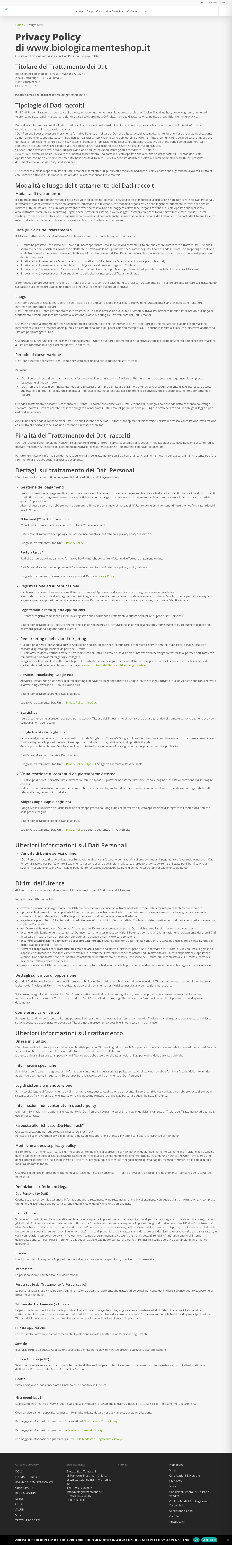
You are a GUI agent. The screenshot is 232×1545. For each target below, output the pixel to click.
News (172, 1486)
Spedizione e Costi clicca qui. (102, 1421)
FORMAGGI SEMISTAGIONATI (34, 1482)
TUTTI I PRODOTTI (27, 1520)
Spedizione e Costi (181, 1511)
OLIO (18, 1504)
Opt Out (91, 702)
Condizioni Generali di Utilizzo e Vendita (189, 1494)
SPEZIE (19, 1515)
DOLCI (19, 1471)
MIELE (19, 1498)
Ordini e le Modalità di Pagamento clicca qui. (96, 1439)
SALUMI (20, 1509)
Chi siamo (175, 1481)
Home (19, 25)
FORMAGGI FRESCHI (28, 1477)
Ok (196, 1539)
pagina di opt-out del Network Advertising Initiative (113, 665)
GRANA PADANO (26, 1488)
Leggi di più (209, 1539)
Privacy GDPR (177, 1522)
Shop (172, 1470)
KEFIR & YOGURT (26, 1493)
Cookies (174, 1516)
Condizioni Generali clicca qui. (86, 1430)
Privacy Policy (74, 543)
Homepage (176, 1465)
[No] (227, 1540)
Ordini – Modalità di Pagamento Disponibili (189, 1503)
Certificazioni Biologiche (184, 1475)
